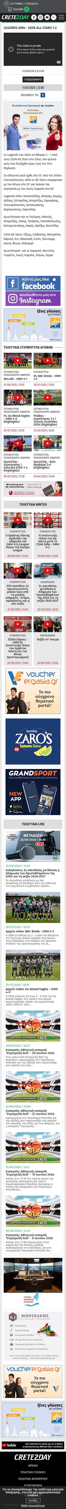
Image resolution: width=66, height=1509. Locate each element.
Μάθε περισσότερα (33, 1505)
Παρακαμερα (47, 635)
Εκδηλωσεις (48, 582)
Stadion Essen (33, 71)
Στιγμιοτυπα (11, 372)
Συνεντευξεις (18, 531)
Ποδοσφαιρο (33, 79)
